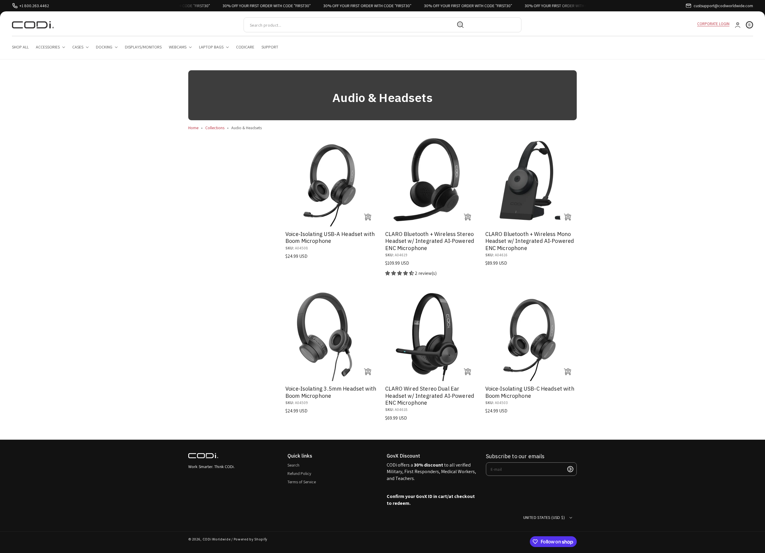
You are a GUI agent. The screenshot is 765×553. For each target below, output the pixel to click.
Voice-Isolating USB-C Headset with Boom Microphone (529, 392)
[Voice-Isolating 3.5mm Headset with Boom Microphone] (331, 335)
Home (193, 127)
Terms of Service (301, 482)
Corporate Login (713, 23)
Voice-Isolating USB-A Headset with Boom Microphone (330, 237)
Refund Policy (299, 473)
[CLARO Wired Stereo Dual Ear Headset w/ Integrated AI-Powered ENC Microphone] (431, 335)
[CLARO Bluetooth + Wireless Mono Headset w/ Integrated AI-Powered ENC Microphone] (531, 180)
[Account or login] (737, 25)
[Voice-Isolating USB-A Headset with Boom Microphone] (331, 180)
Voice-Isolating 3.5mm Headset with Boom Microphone (330, 392)
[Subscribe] (570, 469)
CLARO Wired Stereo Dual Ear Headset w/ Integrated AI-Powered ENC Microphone (429, 395)
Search (293, 465)
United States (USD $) (544, 517)
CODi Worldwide (217, 539)
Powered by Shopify (251, 539)
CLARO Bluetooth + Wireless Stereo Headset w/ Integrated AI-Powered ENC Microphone (429, 241)
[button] (749, 25)
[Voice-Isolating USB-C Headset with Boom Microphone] (531, 335)
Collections (214, 127)
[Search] (460, 24)
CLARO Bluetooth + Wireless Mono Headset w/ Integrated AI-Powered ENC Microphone (529, 241)
